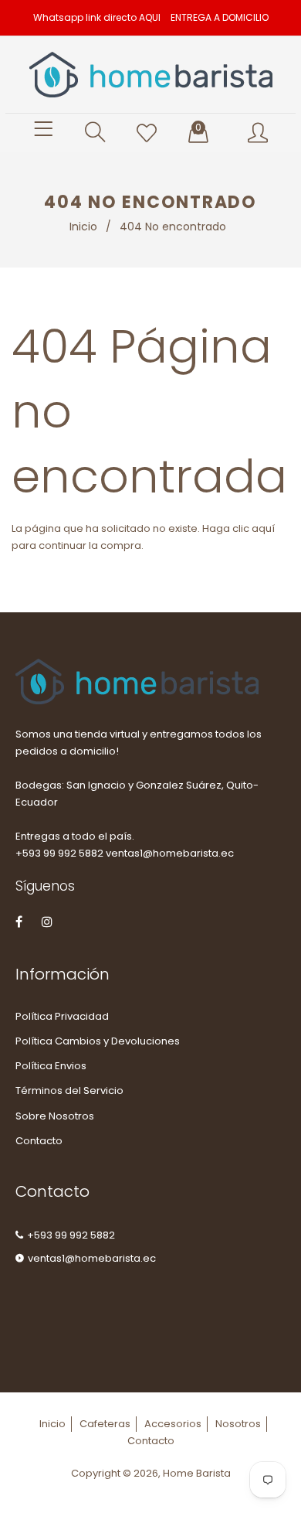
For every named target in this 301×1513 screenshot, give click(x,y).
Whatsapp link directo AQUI (97, 17)
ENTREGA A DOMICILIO (220, 17)
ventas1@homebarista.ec (92, 1258)
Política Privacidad (62, 1016)
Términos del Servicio (69, 1090)
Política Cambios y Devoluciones (97, 1041)
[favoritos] (147, 134)
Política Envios (50, 1065)
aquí (263, 528)
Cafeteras (104, 1423)
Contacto (39, 1140)
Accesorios (172, 1423)
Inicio (83, 226)
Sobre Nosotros (54, 1116)
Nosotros (238, 1423)
